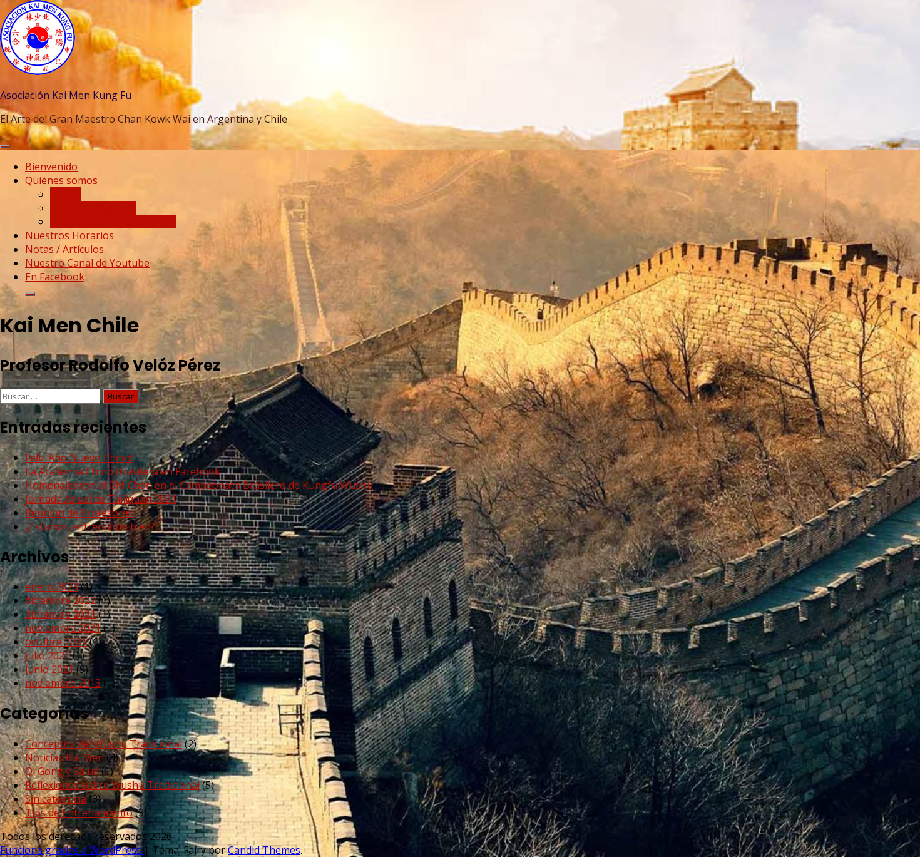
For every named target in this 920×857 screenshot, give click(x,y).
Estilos (65, 194)
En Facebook (54, 277)
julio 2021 (47, 655)
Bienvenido (51, 166)
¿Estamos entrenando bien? (90, 526)
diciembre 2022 (60, 600)
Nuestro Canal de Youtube (87, 263)
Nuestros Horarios (69, 235)
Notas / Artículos (64, 249)
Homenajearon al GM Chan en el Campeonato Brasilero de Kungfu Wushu (199, 485)
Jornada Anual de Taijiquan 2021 (100, 499)
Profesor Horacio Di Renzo (113, 221)
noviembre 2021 (63, 628)
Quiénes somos (61, 180)
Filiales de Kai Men (93, 208)
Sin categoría (55, 799)
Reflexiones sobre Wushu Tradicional (112, 785)
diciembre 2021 (60, 614)
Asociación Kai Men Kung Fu (65, 95)
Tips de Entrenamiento (79, 812)
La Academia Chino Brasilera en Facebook (122, 471)
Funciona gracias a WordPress (72, 850)
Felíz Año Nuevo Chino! (79, 457)
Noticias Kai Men (64, 757)
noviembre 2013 (63, 683)
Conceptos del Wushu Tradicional (103, 744)
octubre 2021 (56, 642)
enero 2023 (51, 586)
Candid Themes (264, 850)
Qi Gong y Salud (62, 771)
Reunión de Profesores (79, 513)
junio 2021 (49, 669)
